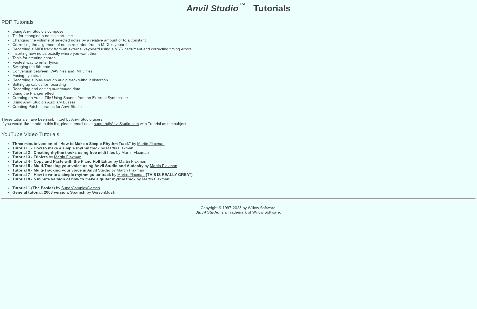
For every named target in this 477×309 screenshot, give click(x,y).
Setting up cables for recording (39, 84)
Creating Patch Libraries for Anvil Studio (47, 106)
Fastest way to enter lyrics (35, 62)
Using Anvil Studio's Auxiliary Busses (44, 102)
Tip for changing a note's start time (42, 35)
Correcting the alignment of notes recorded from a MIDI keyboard (69, 44)
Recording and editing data (46, 89)
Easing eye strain (27, 75)
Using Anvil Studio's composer (38, 31)
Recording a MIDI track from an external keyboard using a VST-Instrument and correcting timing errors (102, 49)
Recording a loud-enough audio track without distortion (60, 80)
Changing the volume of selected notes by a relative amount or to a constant (79, 40)
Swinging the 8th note (31, 66)
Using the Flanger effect (33, 93)
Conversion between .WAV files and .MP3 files (52, 71)
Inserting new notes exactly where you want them (55, 53)
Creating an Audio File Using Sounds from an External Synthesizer (70, 97)
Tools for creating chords (33, 58)
